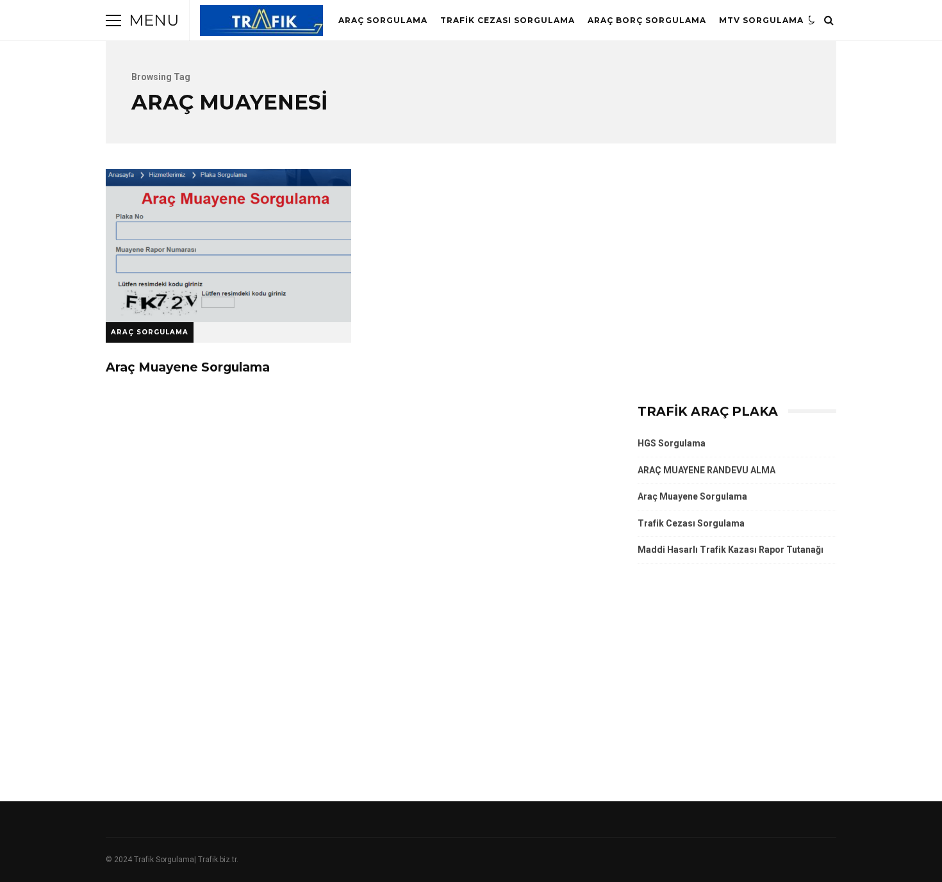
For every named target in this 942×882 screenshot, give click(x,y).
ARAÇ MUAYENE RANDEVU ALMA (706, 470)
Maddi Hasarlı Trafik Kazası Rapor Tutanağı (730, 549)
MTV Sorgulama (761, 20)
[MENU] (113, 20)
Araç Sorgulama (382, 20)
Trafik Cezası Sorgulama (507, 20)
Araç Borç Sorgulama (647, 20)
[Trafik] (261, 23)
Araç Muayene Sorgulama (228, 245)
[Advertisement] (737, 280)
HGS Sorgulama (672, 443)
